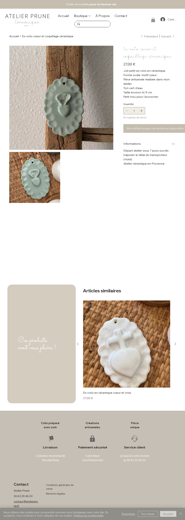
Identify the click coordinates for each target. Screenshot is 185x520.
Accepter (168, 514)
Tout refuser (148, 514)
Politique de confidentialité (88, 515)
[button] (142, 209)
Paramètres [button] (128, 514)
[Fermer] (180, 514)
